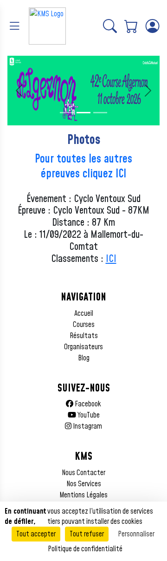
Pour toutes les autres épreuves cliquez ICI (83, 167)
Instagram (86, 426)
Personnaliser (136, 534)
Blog (84, 358)
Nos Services (83, 484)
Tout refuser (87, 534)
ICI (111, 259)
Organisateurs (83, 347)
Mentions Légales (83, 495)
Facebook (87, 404)
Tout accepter (36, 534)
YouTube (88, 415)
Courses (84, 325)
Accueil (83, 313)
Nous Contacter (83, 473)
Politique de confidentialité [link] (85, 549)
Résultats (84, 336)
